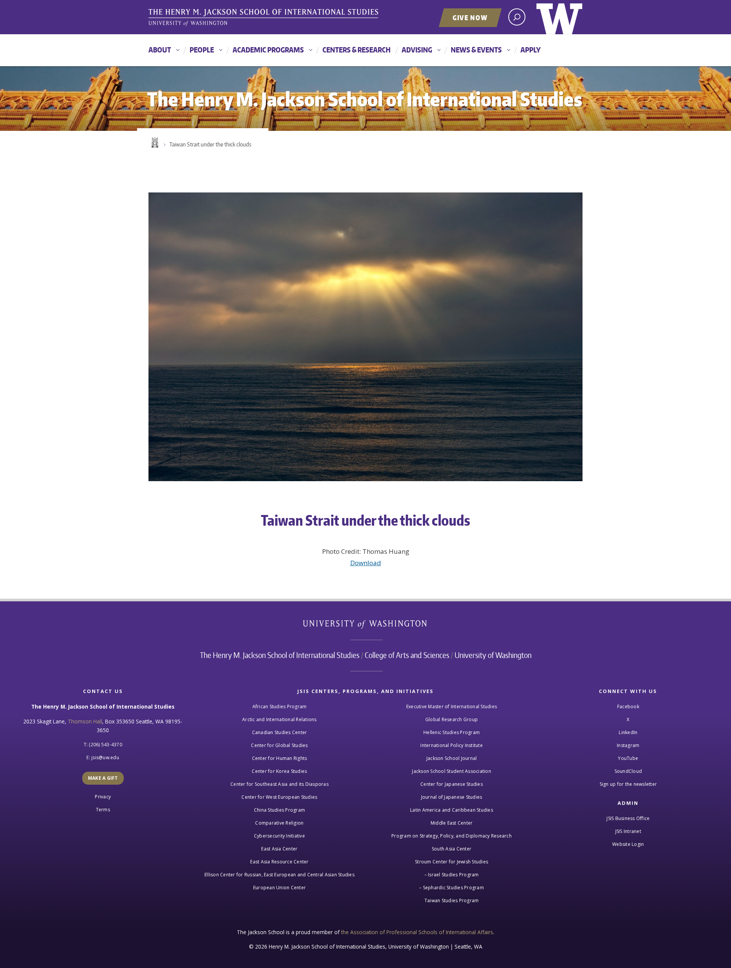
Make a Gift (103, 778)
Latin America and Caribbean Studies (451, 810)
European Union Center (279, 887)
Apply (530, 49)
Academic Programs (268, 49)
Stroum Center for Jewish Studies (451, 861)
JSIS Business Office (628, 818)
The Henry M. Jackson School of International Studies (279, 655)
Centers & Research (356, 49)
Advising (417, 49)
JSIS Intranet (628, 831)
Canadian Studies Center (279, 732)
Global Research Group (451, 719)
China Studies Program (279, 810)
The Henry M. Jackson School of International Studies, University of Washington (264, 17)
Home (154, 142)
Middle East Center (452, 823)
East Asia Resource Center (279, 861)
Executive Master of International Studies (451, 706)
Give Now (470, 17)
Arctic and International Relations (279, 719)
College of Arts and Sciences (407, 655)
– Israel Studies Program (452, 874)
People (202, 49)
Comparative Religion (279, 823)
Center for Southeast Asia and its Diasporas (279, 784)
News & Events (476, 49)
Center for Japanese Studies (451, 784)
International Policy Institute (451, 745)
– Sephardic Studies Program (451, 887)
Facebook (628, 706)
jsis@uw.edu (105, 757)
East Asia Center (279, 849)
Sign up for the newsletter (628, 784)
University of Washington (559, 17)
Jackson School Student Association (451, 771)
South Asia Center (451, 849)
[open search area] (516, 16)
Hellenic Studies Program (451, 732)
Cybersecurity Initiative (279, 836)
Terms (103, 809)
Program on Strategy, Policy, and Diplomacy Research (451, 836)
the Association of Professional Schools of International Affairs (417, 932)
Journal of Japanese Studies (451, 797)
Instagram (628, 745)
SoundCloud (628, 771)
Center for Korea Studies (279, 771)
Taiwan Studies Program (452, 900)
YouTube (628, 758)
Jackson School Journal (451, 758)
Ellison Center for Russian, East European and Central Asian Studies (279, 874)
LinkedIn (628, 732)
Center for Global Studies (279, 745)
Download (365, 562)
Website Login (628, 844)
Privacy (103, 796)
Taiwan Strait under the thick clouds (210, 144)
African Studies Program (279, 706)
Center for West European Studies (279, 797)
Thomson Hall (85, 721)
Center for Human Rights (279, 758)
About (159, 49)
